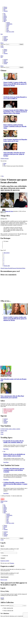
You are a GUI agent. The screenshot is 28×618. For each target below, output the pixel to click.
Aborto (2, 268)
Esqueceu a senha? (5, 560)
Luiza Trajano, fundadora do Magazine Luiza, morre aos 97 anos (15, 140)
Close (2, 502)
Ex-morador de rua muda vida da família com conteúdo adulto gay (13, 441)
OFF (7, 29)
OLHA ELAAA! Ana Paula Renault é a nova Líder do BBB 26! (15, 97)
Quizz (7, 30)
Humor (5, 16)
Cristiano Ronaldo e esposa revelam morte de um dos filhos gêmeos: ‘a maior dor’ (15, 484)
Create (2, 47)
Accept (2, 597)
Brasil (4, 18)
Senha (2, 552)
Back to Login (4, 579)
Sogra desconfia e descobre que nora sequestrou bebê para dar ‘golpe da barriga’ (14, 154)
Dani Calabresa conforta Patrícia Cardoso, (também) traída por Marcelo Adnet (14, 126)
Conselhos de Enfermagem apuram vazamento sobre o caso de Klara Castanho (13, 470)
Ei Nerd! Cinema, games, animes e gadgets (10, 428)
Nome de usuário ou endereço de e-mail (10, 548)
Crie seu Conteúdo (7, 411)
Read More (6, 449)
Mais (4, 21)
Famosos (14, 268)
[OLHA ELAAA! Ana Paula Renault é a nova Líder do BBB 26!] (15, 91)
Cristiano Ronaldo (8, 268)
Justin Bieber (22, 268)
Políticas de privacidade (8, 408)
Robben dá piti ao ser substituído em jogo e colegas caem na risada (14, 455)
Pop (4, 13)
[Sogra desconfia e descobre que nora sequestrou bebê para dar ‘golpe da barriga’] (15, 146)
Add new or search (5, 605)
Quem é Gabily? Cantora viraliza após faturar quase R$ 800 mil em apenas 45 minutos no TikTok (15, 84)
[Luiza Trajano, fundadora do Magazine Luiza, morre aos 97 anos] (15, 133)
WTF (7, 26)
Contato (5, 412)
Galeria (17, 268)
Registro (12, 563)
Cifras (2, 432)
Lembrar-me (5, 555)
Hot (4, 9)
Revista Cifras (4, 430)
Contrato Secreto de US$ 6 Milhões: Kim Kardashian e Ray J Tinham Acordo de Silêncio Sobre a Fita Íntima (15, 111)
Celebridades (9, 23)
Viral (4, 14)
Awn (7, 27)
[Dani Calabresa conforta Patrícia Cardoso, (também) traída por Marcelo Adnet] (15, 119)
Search (21, 44)
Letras (2, 434)
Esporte (8, 22)
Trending (5, 11)
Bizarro (5, 17)
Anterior (2, 158)
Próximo (7, 158)
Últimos (5, 7)
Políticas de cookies (7, 410)
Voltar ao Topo (4, 501)
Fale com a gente (10, 31)
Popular (5, 8)
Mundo (5, 20)
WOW (7, 25)
